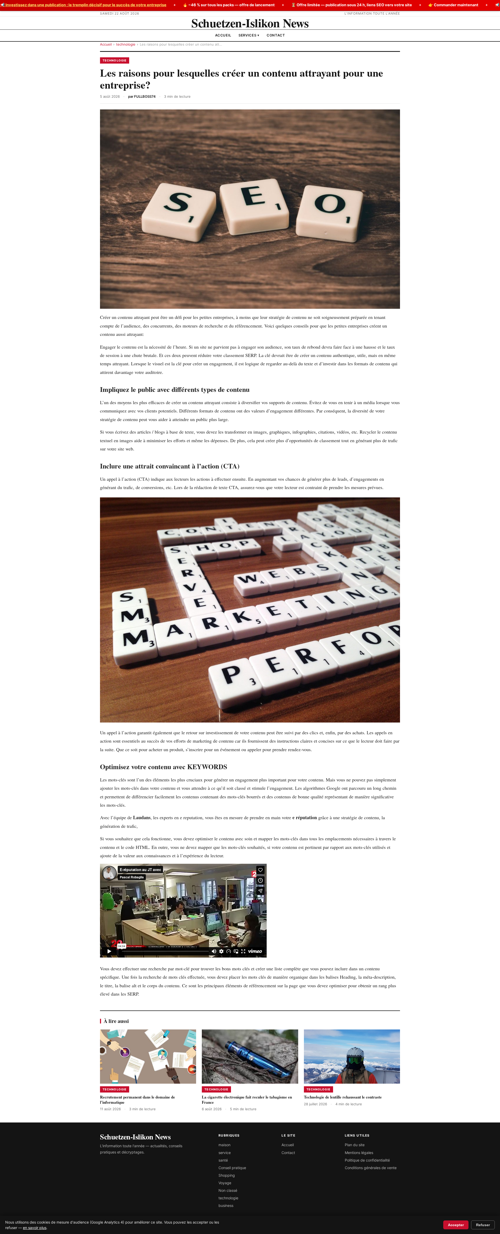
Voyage (224, 1183)
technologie (125, 44)
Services (249, 35)
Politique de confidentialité (367, 1160)
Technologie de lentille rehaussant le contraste (343, 1097)
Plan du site (355, 1145)
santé (223, 1160)
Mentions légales (359, 1152)
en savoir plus (34, 1227)
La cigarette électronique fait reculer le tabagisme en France (247, 1099)
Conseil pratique (232, 1167)
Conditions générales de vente (371, 1167)
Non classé (227, 1190)
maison (224, 1145)
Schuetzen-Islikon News (250, 23)
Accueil (223, 35)
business (225, 1205)
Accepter (456, 1225)
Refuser (483, 1225)
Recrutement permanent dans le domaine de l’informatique (137, 1099)
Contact (276, 35)
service (224, 1152)
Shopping (226, 1175)
